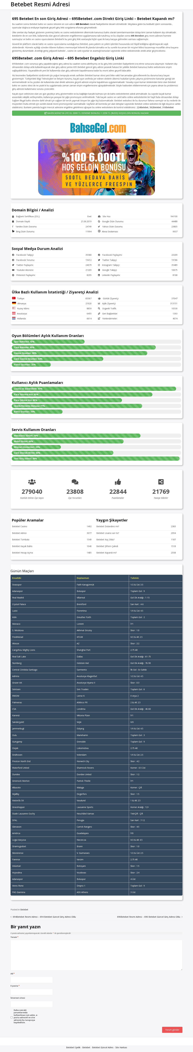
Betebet (24, 909)
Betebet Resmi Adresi (40, 4)
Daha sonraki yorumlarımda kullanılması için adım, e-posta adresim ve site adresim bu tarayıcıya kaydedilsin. (26, 1016)
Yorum (14, 937)
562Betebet (155, 107)
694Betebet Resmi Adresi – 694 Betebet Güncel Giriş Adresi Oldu (44, 916)
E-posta (15, 986)
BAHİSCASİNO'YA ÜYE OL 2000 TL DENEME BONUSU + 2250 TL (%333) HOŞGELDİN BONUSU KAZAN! (98, 113)
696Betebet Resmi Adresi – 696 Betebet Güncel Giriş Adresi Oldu (148, 916)
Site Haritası (121, 1047)
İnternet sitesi (18, 998)
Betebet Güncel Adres (102, 1047)
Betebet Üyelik (73, 1047)
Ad (13, 974)
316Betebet (168, 107)
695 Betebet (82, 24)
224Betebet (142, 107)
